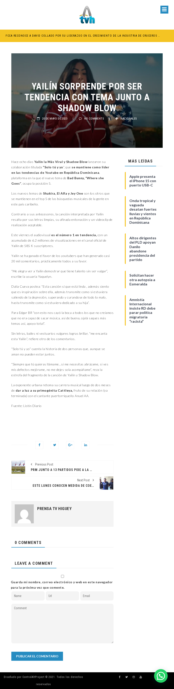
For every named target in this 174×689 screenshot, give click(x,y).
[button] (161, 676)
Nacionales (129, 118)
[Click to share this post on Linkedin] (85, 445)
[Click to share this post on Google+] (70, 445)
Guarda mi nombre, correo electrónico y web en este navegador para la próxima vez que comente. (62, 584)
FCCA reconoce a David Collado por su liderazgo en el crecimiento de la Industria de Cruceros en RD (83, 35)
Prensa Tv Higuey (54, 509)
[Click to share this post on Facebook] (39, 445)
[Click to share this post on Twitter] (55, 445)
